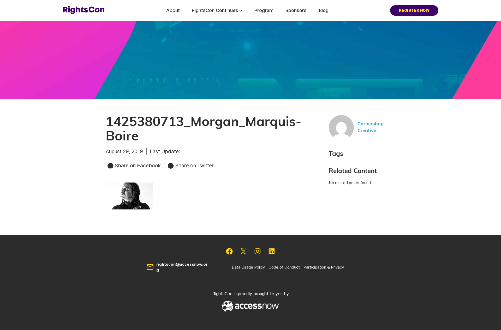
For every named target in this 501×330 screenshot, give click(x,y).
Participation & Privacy (323, 267)
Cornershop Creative (370, 127)
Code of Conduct (284, 267)
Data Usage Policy (248, 267)
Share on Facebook (138, 165)
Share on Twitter (194, 165)
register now (414, 10)
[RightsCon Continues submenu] (240, 10)
